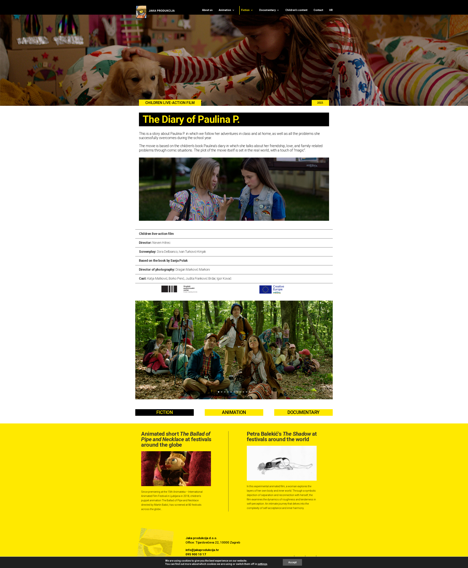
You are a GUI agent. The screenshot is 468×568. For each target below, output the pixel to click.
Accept (292, 562)
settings (262, 564)
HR (331, 10)
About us (207, 10)
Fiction (245, 10)
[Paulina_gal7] (234, 398)
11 (249, 392)
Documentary (267, 10)
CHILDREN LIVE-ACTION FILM (170, 103)
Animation (225, 10)
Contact (318, 10)
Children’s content (296, 10)
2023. (320, 102)
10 (246, 392)
